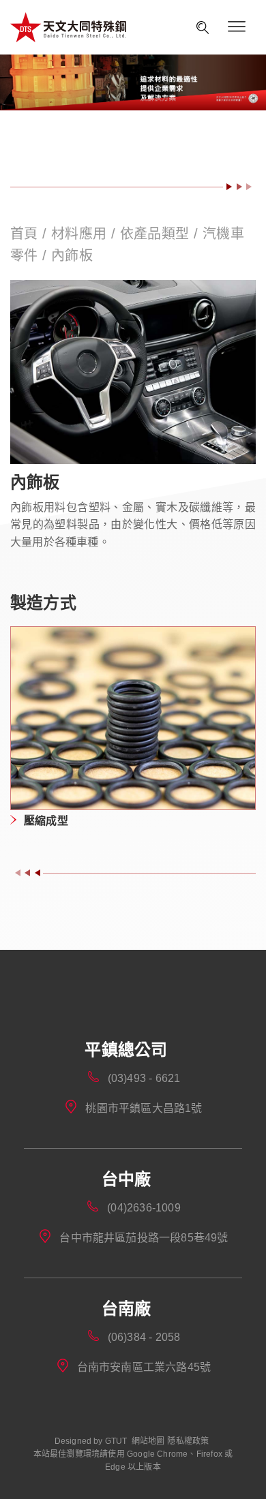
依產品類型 (154, 233)
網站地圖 (148, 1441)
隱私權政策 (188, 1441)
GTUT (116, 1441)
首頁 (26, 233)
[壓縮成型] (133, 718)
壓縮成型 (46, 820)
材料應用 (79, 233)
